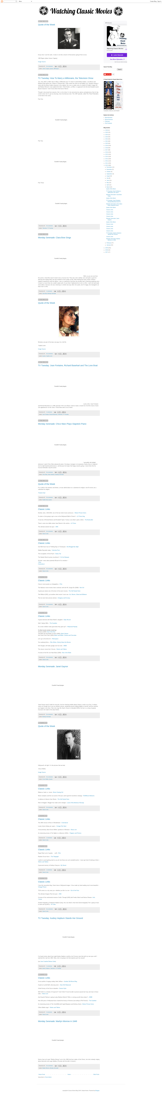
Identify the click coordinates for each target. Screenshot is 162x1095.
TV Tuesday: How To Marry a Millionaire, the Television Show (65, 78)
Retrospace (55, 638)
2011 (106, 163)
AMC (57, 526)
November (109, 169)
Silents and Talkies (61, 649)
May (108, 182)
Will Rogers (56, 68)
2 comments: (49, 291)
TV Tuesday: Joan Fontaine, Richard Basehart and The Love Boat (68, 365)
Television (44, 228)
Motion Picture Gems (80, 513)
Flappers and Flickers (75, 833)
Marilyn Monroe (45, 1068)
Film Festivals (108, 123)
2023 (106, 136)
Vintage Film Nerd (61, 826)
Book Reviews (108, 117)
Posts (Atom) (48, 1077)
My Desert (63, 865)
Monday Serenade (52, 293)
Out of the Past (51, 632)
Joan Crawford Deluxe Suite (48, 961)
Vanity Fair (58, 553)
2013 (106, 158)
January (109, 245)
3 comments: (49, 1012)
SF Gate (53, 904)
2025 (106, 132)
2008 (106, 250)
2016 (106, 152)
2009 (106, 248)
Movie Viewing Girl (58, 792)
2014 (106, 156)
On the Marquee (64, 557)
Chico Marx (45, 474)
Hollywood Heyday (72, 626)
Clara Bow (44, 293)
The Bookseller (89, 520)
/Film (39, 562)
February (109, 243)
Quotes (51, 68)
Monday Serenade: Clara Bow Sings (54, 237)
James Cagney (45, 68)
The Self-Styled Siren (74, 591)
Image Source (42, 61)
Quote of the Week (46, 24)
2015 (106, 154)
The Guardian (53, 623)
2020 (106, 143)
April (108, 185)
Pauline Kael (41, 493)
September (109, 174)
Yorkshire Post (56, 550)
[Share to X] (62, 66)
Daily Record (67, 619)
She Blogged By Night (73, 546)
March (108, 187)
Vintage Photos (42, 887)
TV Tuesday (50, 228)
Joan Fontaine (45, 414)
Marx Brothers (51, 474)
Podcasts (107, 121)
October (109, 171)
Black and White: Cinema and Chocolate (65, 635)
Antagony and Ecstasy (64, 598)
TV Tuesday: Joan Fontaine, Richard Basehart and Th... (113, 201)
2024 (106, 134)
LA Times (73, 523)
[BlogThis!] (60, 66)
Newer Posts (42, 1074)
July (108, 178)
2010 (106, 165)
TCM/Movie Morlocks (88, 795)
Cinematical (41, 564)
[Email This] (59, 66)
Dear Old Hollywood (65, 985)
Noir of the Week (66, 652)
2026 (106, 130)
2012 (106, 161)
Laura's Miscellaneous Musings (75, 802)
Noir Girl (82, 587)
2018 (106, 147)
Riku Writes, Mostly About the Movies (60, 642)
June (108, 180)
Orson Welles (45, 779)
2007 (106, 252)
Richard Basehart (53, 414)
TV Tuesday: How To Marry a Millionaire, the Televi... (113, 191)
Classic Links (44, 509)
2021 (106, 141)
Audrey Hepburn (46, 968)
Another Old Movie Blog (70, 981)
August (108, 176)
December (109, 167)
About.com (74, 829)
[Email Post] (55, 66)
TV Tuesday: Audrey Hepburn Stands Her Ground (60, 918)
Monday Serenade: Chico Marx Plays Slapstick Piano (62, 424)
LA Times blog (81, 516)
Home (69, 1074)
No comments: (49, 66)
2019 (106, 145)
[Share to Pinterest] (66, 66)
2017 (106, 150)
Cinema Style (62, 988)
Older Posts (96, 1074)
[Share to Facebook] (64, 66)
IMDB (65, 645)
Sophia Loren (49, 356)
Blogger (97, 1090)
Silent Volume (64, 633)
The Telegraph (55, 856)
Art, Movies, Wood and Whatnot (78, 594)
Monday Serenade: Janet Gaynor (53, 666)
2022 (106, 139)
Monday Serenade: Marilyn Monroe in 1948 (57, 1021)
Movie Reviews (109, 119)
